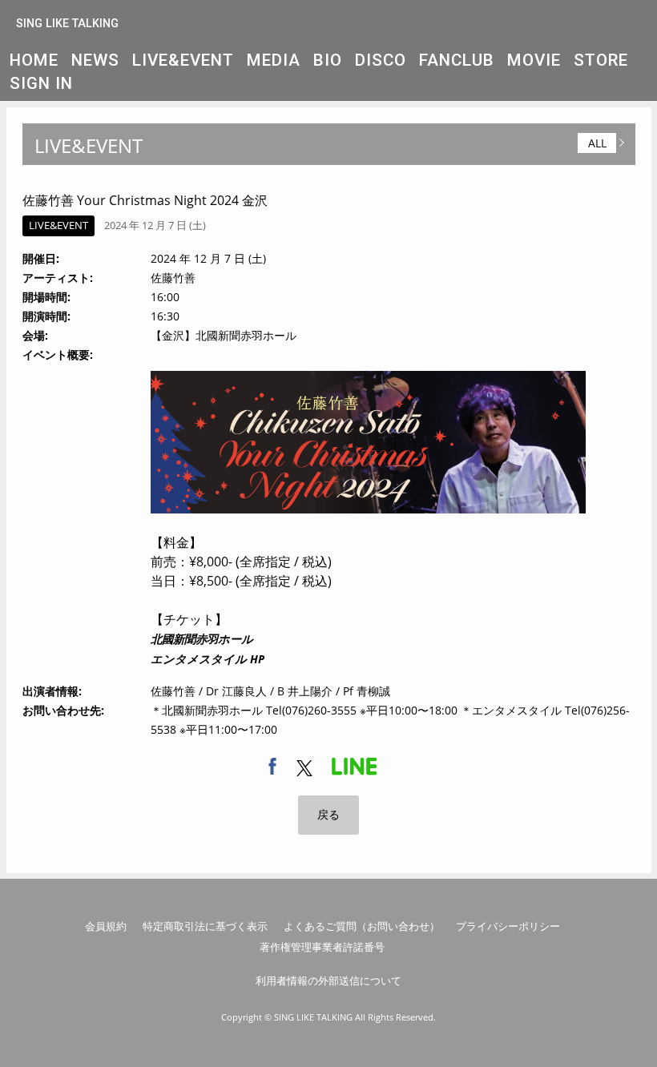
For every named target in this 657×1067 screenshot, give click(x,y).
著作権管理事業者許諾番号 (322, 947)
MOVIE (534, 60)
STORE (601, 60)
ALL (597, 143)
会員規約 (106, 926)
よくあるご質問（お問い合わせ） (362, 926)
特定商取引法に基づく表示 (205, 926)
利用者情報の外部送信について (328, 980)
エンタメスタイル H (204, 658)
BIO (327, 60)
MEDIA (273, 60)
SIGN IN (41, 83)
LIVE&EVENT (183, 60)
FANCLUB (456, 60)
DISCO (380, 60)
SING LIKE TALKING (67, 23)
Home (34, 60)
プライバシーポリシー (508, 926)
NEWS (95, 60)
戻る (328, 814)
